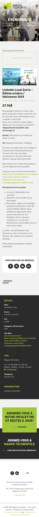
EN (27, 473)
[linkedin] (17, 473)
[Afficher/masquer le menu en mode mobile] (37, 6)
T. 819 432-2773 (19, 495)
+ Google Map (11, 370)
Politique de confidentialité (19, 515)
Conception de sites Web (12, 512)
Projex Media (29, 512)
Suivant (5, 283)
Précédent (7, 281)
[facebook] (12, 473)
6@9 (6, 329)
